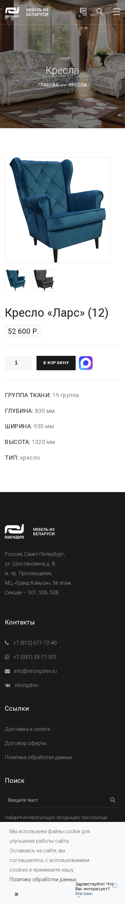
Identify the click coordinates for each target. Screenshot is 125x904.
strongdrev (26, 685)
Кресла (78, 85)
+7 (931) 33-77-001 (35, 657)
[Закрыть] (16, 894)
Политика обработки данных (38, 757)
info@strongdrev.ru (35, 671)
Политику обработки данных (43, 879)
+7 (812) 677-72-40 (35, 643)
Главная (48, 85)
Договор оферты (25, 743)
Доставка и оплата (27, 729)
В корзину (56, 362)
